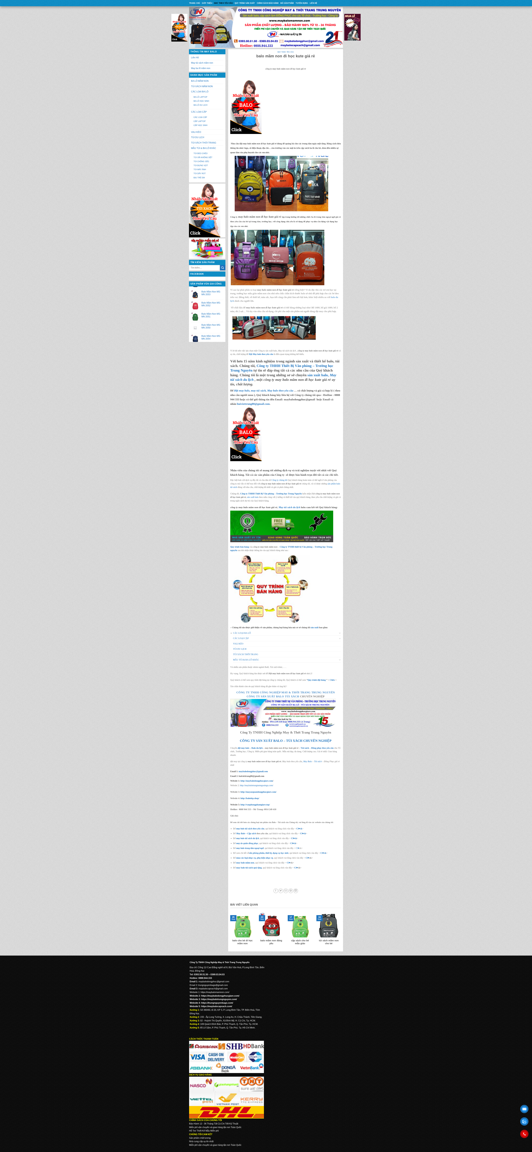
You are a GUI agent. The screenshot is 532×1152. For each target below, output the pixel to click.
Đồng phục (316, 748)
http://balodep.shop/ (249, 798)
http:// (256, 781)
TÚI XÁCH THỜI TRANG (203, 143)
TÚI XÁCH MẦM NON (202, 86)
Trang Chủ (194, 3)
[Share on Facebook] (275, 891)
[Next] (341, 930)
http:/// (255, 804)
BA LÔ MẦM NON (200, 81)
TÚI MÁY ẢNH (200, 169)
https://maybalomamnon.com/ (215, 992)
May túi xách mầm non (202, 63)
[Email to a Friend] (285, 891)
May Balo (307, 761)
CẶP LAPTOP (200, 121)
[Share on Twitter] (280, 891)
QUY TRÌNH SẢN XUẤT (245, 3)
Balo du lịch (257, 748)
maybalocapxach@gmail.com (213, 988)
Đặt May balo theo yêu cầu (261, 354)
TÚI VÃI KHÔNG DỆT (203, 157)
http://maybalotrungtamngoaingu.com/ (256, 785)
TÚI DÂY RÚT (200, 173)
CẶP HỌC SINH (200, 125)
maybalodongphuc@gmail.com (253, 771)
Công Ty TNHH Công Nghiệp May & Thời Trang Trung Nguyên (285, 692)
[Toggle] (340, 633)
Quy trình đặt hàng (317, 680)
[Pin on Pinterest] (290, 891)
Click (332, 680)
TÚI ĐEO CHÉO (201, 153)
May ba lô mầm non (200, 68)
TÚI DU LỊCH (197, 137)
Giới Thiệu (207, 3)
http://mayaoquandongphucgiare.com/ (258, 792)
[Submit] (222, 267)
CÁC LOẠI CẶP (199, 112)
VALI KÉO (196, 132)
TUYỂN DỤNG (302, 3)
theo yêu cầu (328, 748)
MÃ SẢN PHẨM (287, 3)
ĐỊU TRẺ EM (199, 177)
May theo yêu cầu (223, 3)
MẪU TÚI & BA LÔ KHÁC (203, 148)
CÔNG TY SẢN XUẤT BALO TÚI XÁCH (273, 696)
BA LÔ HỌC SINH (201, 101)
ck (296, 838)
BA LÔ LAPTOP (200, 97)
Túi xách (305, 748)
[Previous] (230, 930)
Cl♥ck (299, 828)
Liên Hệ (313, 3)
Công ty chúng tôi (279, 480)
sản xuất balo (253, 497)
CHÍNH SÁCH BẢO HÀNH (268, 3)
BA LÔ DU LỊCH (200, 105)
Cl (292, 838)
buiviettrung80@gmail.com (253, 403)
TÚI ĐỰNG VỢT (201, 165)
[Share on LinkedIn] (295, 891)
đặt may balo (243, 748)
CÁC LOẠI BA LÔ (199, 91)
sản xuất (315, 627)
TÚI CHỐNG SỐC (201, 161)
